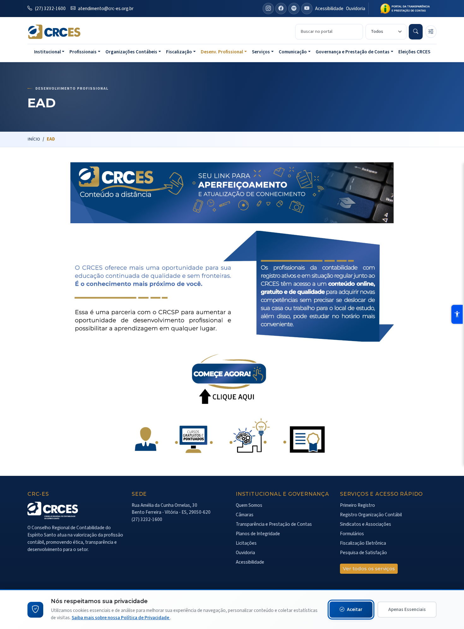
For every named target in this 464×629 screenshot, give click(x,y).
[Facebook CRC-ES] (281, 8)
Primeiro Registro (357, 505)
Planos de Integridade (258, 533)
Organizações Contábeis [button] (131, 51)
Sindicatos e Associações (365, 524)
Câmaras (244, 514)
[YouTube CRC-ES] (306, 8)
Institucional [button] (47, 51)
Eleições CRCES (414, 51)
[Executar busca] (416, 31)
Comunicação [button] (293, 51)
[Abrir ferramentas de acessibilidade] (457, 314)
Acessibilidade (329, 8)
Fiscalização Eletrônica (363, 543)
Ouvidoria (355, 8)
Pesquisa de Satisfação (363, 552)
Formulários (352, 533)
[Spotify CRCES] (294, 8)
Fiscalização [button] (179, 51)
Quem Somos (249, 505)
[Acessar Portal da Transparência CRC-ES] (402, 9)
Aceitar (354, 609)
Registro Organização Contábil (371, 514)
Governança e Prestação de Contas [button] (353, 51)
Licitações (246, 543)
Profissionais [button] (83, 51)
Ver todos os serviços (369, 569)
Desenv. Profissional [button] (222, 51)
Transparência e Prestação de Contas (274, 524)
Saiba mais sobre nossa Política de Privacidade (121, 617)
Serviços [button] (261, 51)
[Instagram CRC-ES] (268, 8)
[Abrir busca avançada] (431, 31)
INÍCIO (33, 139)
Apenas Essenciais (407, 609)
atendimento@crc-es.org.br (105, 8)
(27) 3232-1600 (50, 8)
